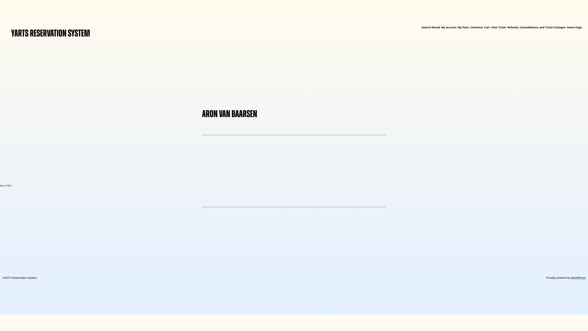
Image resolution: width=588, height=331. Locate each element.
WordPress (578, 277)
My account (448, 27)
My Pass (463, 27)
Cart (487, 27)
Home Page (574, 27)
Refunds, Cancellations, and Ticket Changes (536, 27)
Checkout (476, 27)
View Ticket (498, 27)
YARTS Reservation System (50, 33)
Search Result (431, 27)
